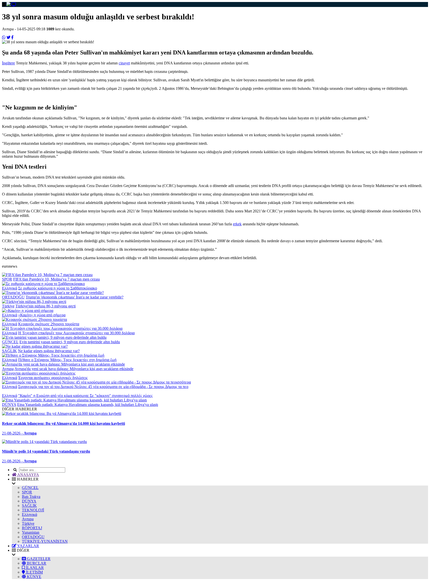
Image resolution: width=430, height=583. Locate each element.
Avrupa (8, 369)
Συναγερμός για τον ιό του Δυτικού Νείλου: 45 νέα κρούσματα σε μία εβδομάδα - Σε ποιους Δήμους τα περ (103, 387)
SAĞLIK (9, 351)
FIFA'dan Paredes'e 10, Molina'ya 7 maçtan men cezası (56, 279)
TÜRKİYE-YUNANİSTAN (45, 541)
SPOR (7, 279)
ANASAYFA (27, 475)
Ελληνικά (9, 288)
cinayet (124, 63)
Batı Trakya (31, 496)
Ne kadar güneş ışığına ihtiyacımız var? (49, 351)
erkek (237, 224)
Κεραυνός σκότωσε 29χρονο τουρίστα (48, 324)
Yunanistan (30, 532)
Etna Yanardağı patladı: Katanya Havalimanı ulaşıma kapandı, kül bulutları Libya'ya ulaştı (87, 404)
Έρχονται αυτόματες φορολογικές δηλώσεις (53, 378)
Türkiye (8, 306)
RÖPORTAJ (32, 528)
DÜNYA (9, 404)
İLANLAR (34, 568)
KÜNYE (33, 577)
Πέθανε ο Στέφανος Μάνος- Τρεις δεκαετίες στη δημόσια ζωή (67, 360)
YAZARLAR (27, 546)
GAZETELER (38, 559)
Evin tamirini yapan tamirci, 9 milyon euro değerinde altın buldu (69, 342)
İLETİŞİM (34, 572)
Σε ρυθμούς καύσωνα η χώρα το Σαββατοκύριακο (57, 288)
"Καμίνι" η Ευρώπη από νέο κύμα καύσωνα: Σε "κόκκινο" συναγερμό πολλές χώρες (85, 395)
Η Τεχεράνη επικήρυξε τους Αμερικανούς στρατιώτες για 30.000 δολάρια (76, 333)
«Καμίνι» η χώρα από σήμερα (41, 315)
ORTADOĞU (13, 297)
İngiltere (8, 63)
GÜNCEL (10, 342)
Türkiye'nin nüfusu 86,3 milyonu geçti (45, 306)
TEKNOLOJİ (33, 510)
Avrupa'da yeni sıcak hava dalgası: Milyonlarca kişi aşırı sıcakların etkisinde (73, 369)
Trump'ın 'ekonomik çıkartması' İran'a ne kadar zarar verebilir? (74, 297)
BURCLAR (36, 563)
